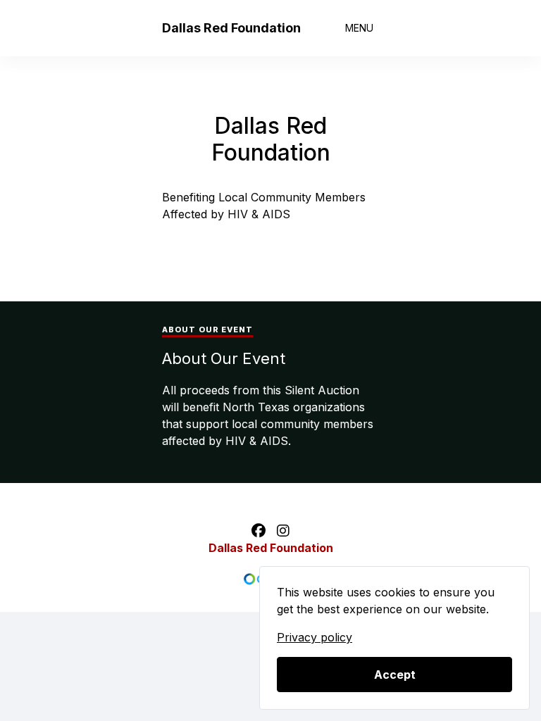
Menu (359, 28)
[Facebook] (258, 530)
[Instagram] (283, 530)
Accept (395, 674)
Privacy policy (314, 637)
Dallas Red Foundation (231, 27)
